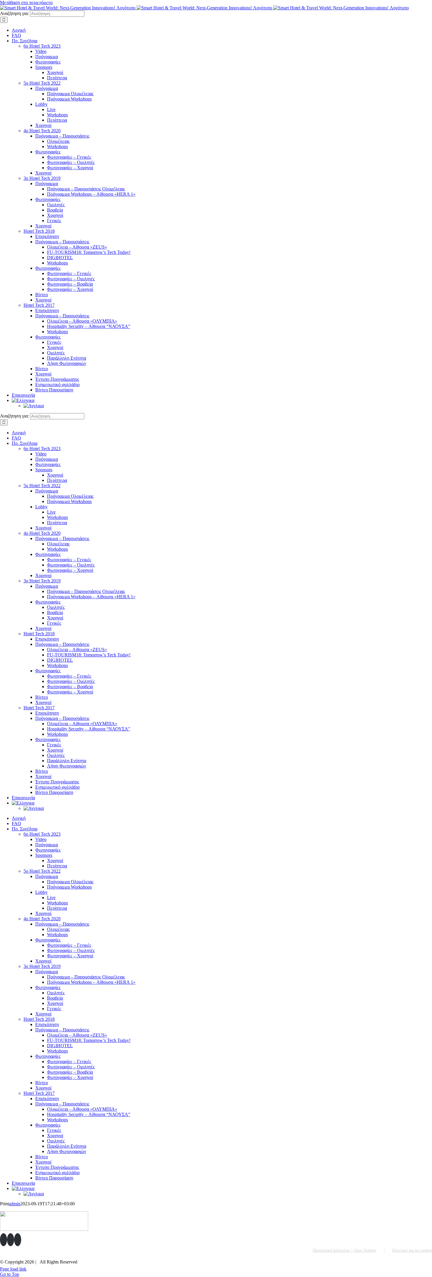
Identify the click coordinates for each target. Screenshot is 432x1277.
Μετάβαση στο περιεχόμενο (26, 2)
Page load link (13, 1268)
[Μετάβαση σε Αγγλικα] (34, 405)
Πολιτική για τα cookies (412, 1250)
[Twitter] (10, 1239)
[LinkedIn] (17, 1239)
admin (14, 1203)
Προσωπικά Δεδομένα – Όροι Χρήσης (344, 1250)
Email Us (420, 1260)
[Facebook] (3, 1239)
